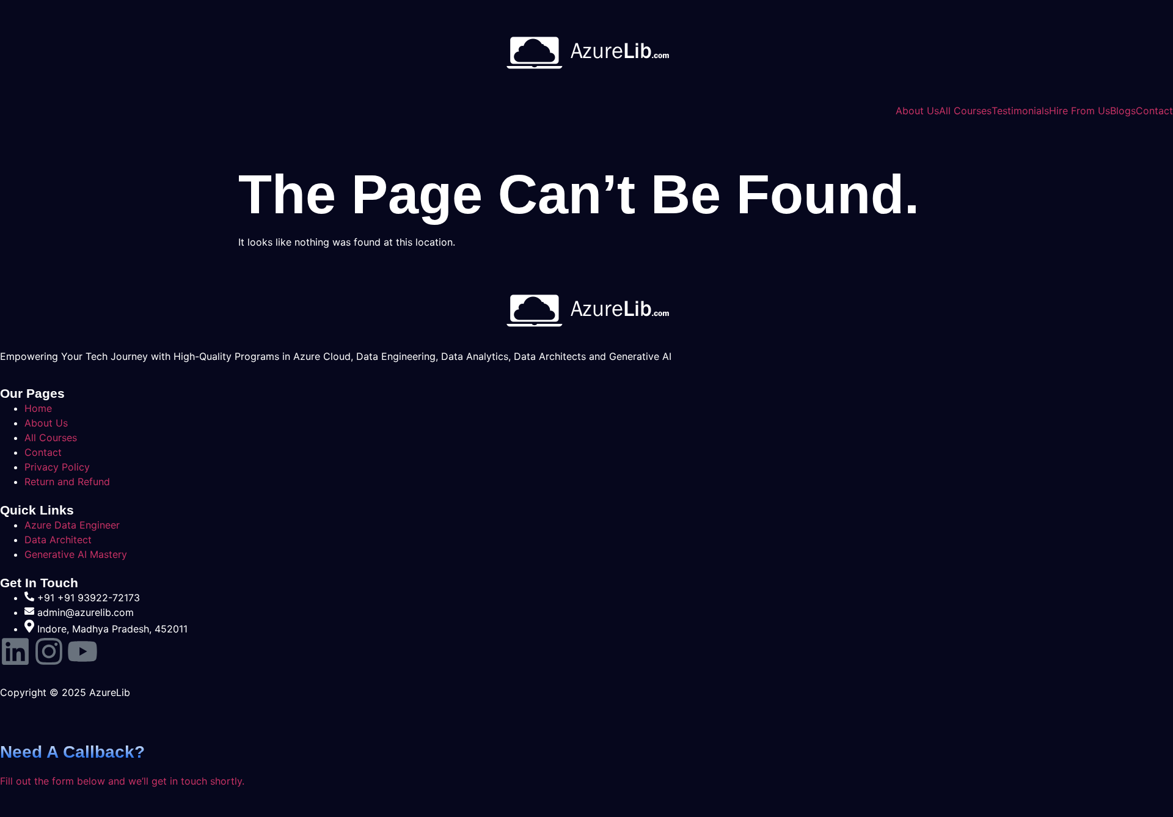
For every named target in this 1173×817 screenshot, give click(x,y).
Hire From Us (1079, 110)
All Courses (965, 110)
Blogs (1123, 110)
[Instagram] (49, 651)
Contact (1154, 110)
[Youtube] (82, 651)
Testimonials (1020, 110)
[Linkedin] (15, 651)
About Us (917, 110)
